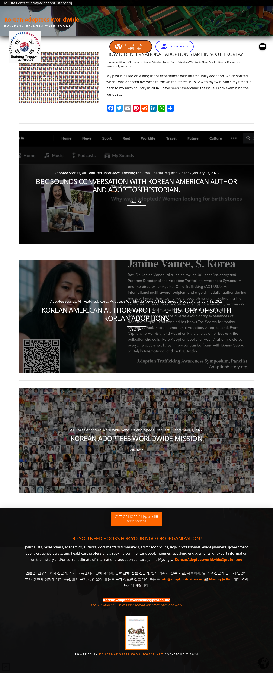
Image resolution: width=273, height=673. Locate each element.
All (129, 62)
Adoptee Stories (118, 62)
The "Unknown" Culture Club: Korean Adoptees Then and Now (136, 605)
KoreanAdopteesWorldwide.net (132, 654)
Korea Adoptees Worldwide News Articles (194, 62)
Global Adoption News (156, 62)
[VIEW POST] (59, 77)
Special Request (227, 62)
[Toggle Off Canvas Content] (262, 46)
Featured (137, 62)
